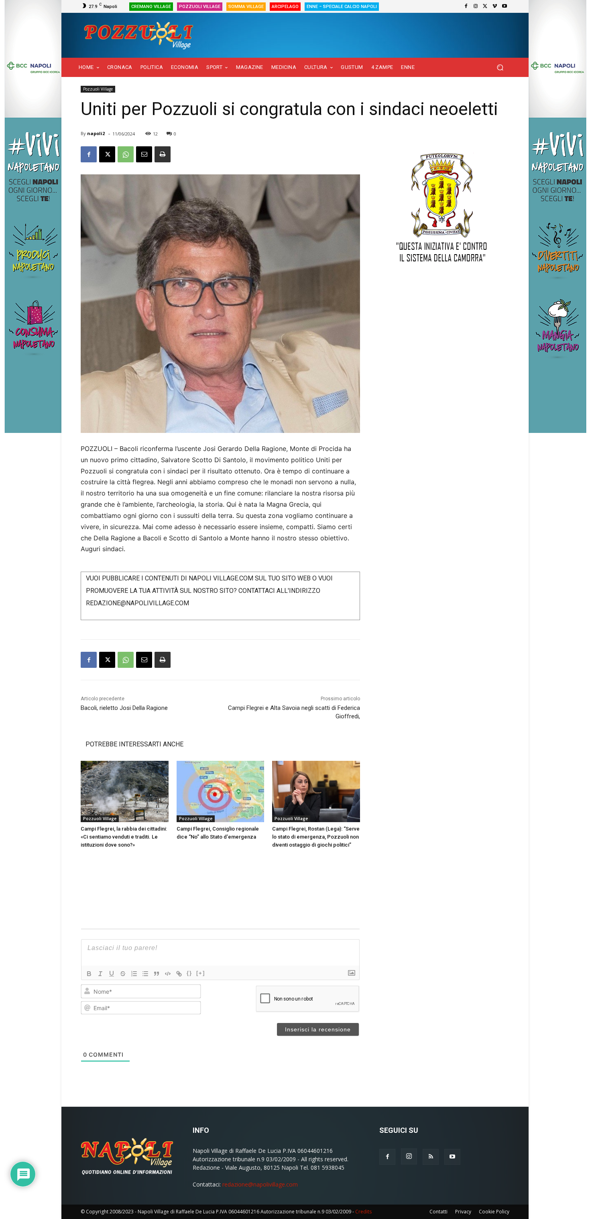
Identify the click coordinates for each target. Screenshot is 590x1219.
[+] (200, 973)
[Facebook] (466, 6)
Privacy (463, 1211)
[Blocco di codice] (167, 973)
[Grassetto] (89, 973)
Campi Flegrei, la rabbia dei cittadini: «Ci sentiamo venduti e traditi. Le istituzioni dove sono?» (124, 837)
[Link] (179, 973)
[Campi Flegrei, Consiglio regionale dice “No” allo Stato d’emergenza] (220, 791)
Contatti (438, 1211)
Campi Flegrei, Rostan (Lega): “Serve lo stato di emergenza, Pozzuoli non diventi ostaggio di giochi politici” (316, 837)
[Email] (144, 154)
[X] (485, 6)
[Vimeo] (495, 6)
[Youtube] (504, 6)
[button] (499, 67)
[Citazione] (156, 973)
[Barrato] (122, 973)
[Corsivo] (100, 973)
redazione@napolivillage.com (260, 1184)
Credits (363, 1211)
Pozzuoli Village (98, 89)
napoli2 (96, 133)
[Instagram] (475, 6)
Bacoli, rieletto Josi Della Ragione (124, 708)
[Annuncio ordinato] (134, 973)
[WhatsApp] (126, 154)
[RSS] (431, 1157)
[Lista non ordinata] (145, 973)
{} (189, 973)
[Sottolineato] (111, 973)
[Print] (163, 154)
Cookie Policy (494, 1211)
